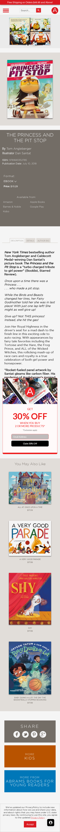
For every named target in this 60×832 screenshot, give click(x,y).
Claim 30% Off (30, 443)
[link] (30, 392)
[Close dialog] (54, 381)
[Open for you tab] (50, 822)
